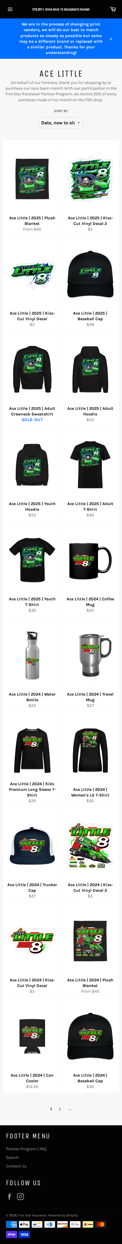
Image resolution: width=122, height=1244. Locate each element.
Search (12, 1157)
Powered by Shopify (63, 1215)
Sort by (61, 111)
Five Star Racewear (32, 1215)
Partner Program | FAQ (26, 1148)
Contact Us (16, 1166)
